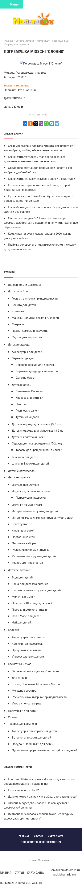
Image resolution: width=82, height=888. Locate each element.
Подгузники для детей (22, 711)
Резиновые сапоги (27, 410)
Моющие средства (24, 690)
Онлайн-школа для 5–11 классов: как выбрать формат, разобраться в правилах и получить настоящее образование (41, 222)
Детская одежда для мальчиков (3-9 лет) (39, 430)
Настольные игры (23, 537)
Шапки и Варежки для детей (30, 463)
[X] (35, 123)
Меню (14, 4)
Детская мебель (18, 291)
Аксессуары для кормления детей (34, 731)
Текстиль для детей (25, 457)
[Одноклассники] (30, 123)
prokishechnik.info (64, 874)
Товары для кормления (23, 723)
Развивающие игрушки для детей (34, 556)
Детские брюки (25, 377)
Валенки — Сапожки (29, 391)
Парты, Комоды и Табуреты (30, 330)
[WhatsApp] (46, 123)
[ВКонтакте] (25, 123)
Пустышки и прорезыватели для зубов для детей (44, 750)
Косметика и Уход (19, 664)
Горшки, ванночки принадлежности (35, 298)
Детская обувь (21, 385)
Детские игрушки (19, 477)
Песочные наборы (24, 543)
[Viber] (41, 123)
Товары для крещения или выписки (39, 450)
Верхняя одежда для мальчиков (37, 371)
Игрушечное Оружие (25, 484)
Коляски (13, 630)
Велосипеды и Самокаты (24, 284)
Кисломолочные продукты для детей (36, 590)
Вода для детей (22, 577)
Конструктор (20, 524)
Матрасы (18, 324)
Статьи (12, 717)
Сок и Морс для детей (26, 616)
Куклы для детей (23, 530)
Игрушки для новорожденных (31, 491)
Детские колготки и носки (28, 437)
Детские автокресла (21, 471)
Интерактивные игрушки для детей (35, 511)
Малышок (41, 18)
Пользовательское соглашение (21, 883)
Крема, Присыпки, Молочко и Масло (36, 684)
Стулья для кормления (27, 337)
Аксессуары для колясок (28, 637)
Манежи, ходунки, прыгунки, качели (35, 318)
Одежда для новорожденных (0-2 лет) (37, 443)
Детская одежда (18, 344)
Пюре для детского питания (30, 609)
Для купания (20, 677)
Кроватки (18, 311)
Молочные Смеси (23, 596)
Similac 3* (33, 790)
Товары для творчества (27, 562)
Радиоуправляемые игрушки (30, 550)
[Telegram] (57, 123)
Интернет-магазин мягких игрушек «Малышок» (42, 517)
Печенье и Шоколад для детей (32, 603)
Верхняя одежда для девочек (35, 365)
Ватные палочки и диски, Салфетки (35, 671)
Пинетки (21, 404)
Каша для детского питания (30, 584)
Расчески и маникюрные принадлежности (39, 697)
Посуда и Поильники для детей (32, 744)
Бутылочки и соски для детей (31, 737)
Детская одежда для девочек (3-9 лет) (37, 424)
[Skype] (51, 123)
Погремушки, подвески (31, 497)
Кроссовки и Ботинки (29, 397)
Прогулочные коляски (26, 650)
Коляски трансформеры (27, 643)
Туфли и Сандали (27, 417)
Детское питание (19, 570)
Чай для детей (21, 622)
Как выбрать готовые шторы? (58, 796)
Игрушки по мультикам (27, 505)
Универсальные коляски (28, 656)
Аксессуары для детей (27, 352)
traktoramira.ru (70, 870)
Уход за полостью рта (26, 703)
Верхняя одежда (23, 358)
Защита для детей (24, 305)
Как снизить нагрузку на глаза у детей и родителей (41, 179)
